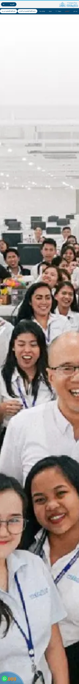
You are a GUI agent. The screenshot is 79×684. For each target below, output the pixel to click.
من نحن (75, 11)
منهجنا (59, 11)
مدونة (50, 11)
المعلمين (67, 11)
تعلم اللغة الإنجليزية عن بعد (8, 11)
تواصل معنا (42, 11)
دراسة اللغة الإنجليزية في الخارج (27, 11)
